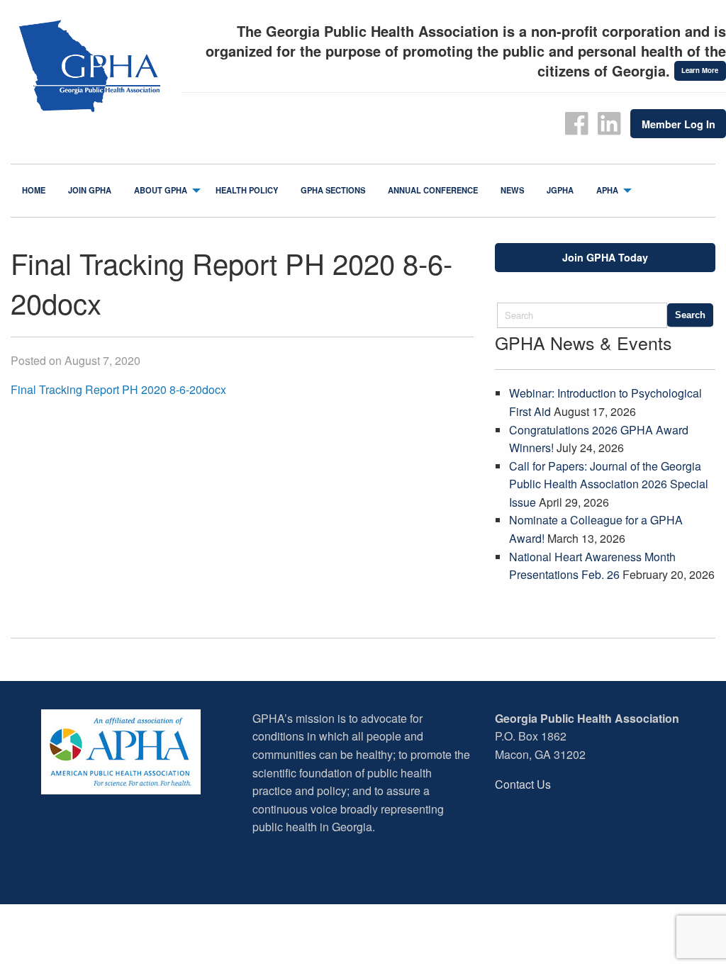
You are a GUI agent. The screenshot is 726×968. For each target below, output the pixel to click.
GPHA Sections (333, 190)
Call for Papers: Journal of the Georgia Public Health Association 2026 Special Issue (608, 484)
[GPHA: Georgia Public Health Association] (91, 67)
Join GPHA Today (605, 257)
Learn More (699, 70)
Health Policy (247, 190)
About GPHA (160, 190)
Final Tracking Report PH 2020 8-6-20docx (118, 389)
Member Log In (678, 124)
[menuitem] (34, 191)
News (512, 190)
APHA (607, 190)
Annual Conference (433, 190)
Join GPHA (89, 190)
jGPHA (560, 190)
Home (33, 190)
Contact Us (523, 784)
